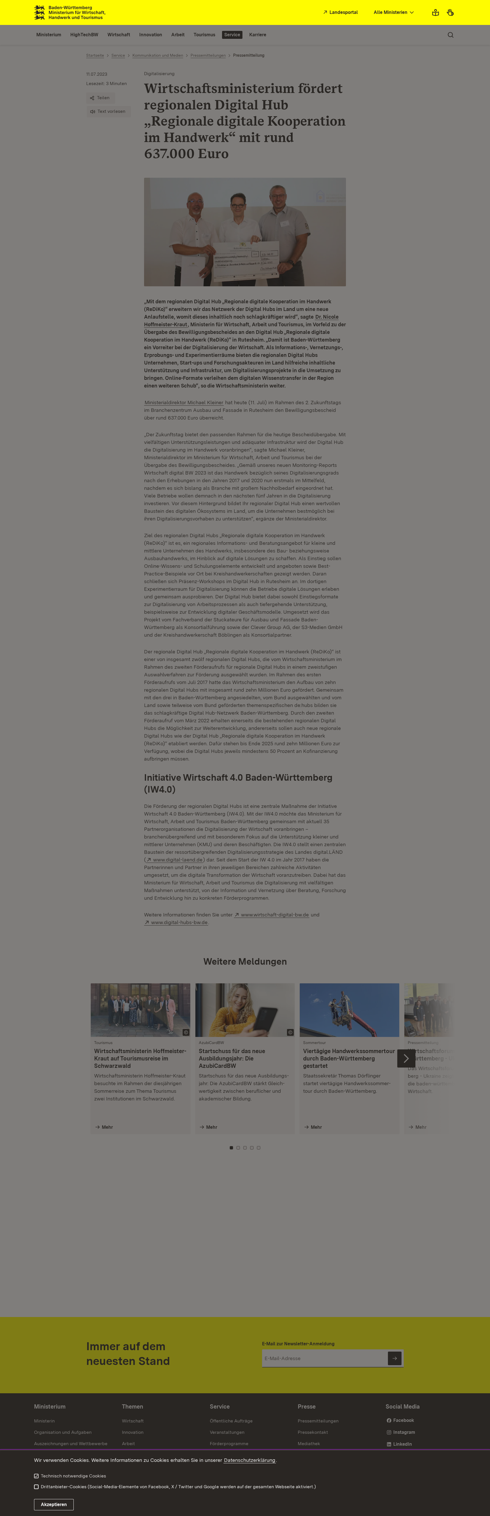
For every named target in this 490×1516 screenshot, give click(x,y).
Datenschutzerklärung (249, 1460)
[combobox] (394, 12)
